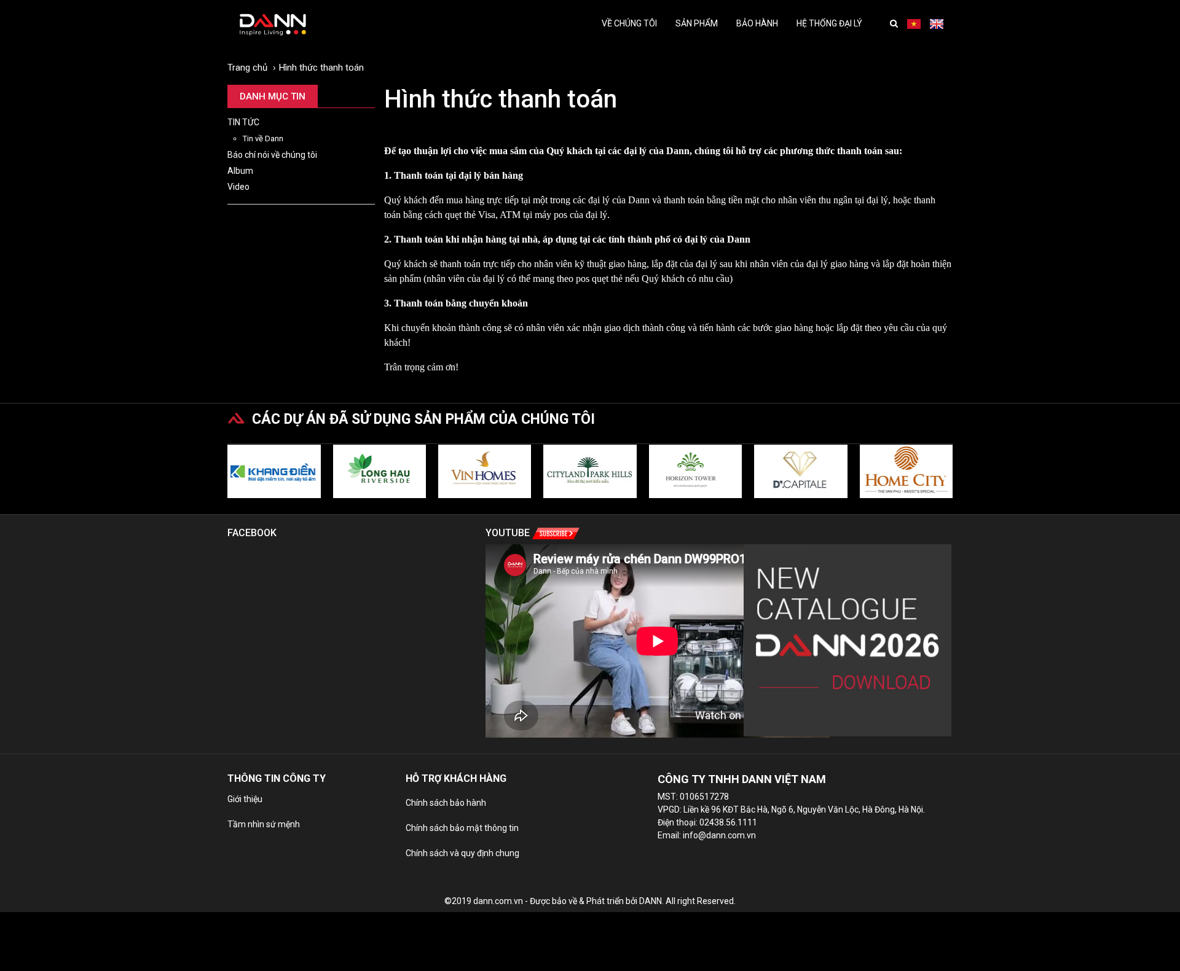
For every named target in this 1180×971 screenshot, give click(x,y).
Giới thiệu (244, 799)
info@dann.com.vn (719, 835)
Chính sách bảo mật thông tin (462, 828)
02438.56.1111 (728, 822)
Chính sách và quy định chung (462, 853)
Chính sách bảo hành (446, 803)
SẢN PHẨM (696, 23)
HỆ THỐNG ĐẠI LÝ (829, 23)
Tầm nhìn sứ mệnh (263, 824)
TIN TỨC (243, 122)
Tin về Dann (263, 138)
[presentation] (233, 474)
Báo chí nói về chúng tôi (272, 155)
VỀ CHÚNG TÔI (629, 23)
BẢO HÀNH (757, 23)
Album (240, 171)
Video (238, 187)
